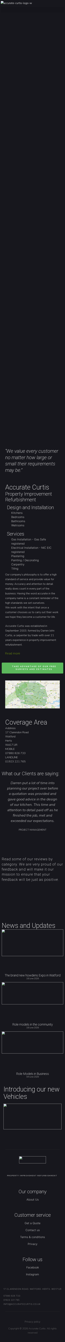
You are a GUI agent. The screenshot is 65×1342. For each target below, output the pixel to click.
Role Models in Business (32, 1074)
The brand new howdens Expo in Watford (32, 975)
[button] (32, 10)
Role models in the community (32, 1024)
